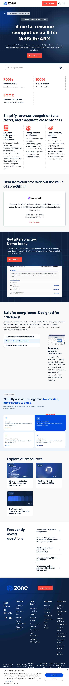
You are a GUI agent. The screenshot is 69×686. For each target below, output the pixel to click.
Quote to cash (19, 606)
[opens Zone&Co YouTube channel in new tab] (10, 618)
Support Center (19, 665)
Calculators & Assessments (62, 635)
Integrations (34, 630)
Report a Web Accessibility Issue (43, 665)
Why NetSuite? (33, 634)
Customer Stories (60, 641)
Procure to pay (20, 613)
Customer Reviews (60, 647)
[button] (64, 3)
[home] (9, 3)
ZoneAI (33, 614)
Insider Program (60, 653)
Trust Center (46, 626)
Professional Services (34, 625)
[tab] (22, 336)
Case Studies (61, 611)
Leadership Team (48, 620)
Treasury (19, 617)
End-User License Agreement (31, 665)
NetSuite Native (33, 619)
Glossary (60, 615)
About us (47, 605)
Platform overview (33, 609)
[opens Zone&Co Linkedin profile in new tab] (6, 618)
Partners (47, 609)
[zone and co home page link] (4, 13)
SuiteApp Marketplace (34, 640)
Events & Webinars (60, 619)
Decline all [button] (54, 679)
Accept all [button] (54, 675)
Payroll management (21, 622)
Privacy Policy (24, 665)
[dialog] (34, 677)
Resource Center (60, 606)
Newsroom (48, 616)
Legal (37, 665)
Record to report (19, 628)
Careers (47, 612)
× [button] (67, 670)
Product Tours (60, 629)
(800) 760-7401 (50, 665)
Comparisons (62, 624)
